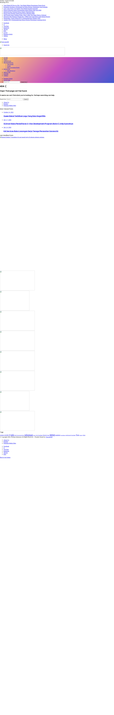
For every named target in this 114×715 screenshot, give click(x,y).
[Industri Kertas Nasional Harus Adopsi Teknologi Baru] (17, 350)
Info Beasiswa (11, 71)
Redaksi (6, 104)
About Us (6, 102)
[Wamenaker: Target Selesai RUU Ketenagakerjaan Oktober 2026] (17, 430)
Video (6, 75)
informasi (29, 435)
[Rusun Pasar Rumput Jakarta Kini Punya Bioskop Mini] (17, 370)
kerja (37, 435)
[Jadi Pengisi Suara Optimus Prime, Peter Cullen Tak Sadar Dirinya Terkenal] (17, 390)
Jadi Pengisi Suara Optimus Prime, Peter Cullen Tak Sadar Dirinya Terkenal (25, 15)
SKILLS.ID (7, 72)
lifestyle (45, 435)
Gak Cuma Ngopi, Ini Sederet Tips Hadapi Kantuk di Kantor (21, 8)
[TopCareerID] (4, 42)
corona (2, 435)
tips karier (73, 435)
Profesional (8, 62)
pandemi (57, 435)
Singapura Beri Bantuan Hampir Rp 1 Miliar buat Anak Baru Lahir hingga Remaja (27, 16)
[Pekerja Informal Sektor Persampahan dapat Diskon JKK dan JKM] (17, 330)
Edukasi (7, 69)
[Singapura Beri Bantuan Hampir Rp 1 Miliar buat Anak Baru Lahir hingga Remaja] (14, 410)
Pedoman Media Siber (10, 105)
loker (48, 435)
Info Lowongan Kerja (13, 67)
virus (84, 435)
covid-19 (7, 435)
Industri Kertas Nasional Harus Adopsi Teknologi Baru (19, 12)
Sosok (9, 66)
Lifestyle (7, 61)
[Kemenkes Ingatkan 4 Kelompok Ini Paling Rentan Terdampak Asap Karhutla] (17, 290)
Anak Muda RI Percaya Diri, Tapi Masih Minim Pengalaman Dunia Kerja (24, 5)
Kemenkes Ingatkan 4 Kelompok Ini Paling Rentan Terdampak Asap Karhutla (25, 7)
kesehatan (40, 435)
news (52, 434)
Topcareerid (49, 437)
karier (34, 435)
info (12, 435)
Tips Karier (10, 64)
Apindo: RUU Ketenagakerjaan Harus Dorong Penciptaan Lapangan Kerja (25, 20)
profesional (68, 435)
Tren (5, 59)
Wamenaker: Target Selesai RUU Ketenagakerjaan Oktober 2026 (22, 18)
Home (6, 58)
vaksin (81, 435)
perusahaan (63, 435)
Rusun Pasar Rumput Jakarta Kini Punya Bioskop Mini (19, 13)
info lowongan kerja (19, 435)
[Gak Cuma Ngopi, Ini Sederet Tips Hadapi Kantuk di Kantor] (14, 310)
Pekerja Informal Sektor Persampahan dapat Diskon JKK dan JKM (22, 10)
